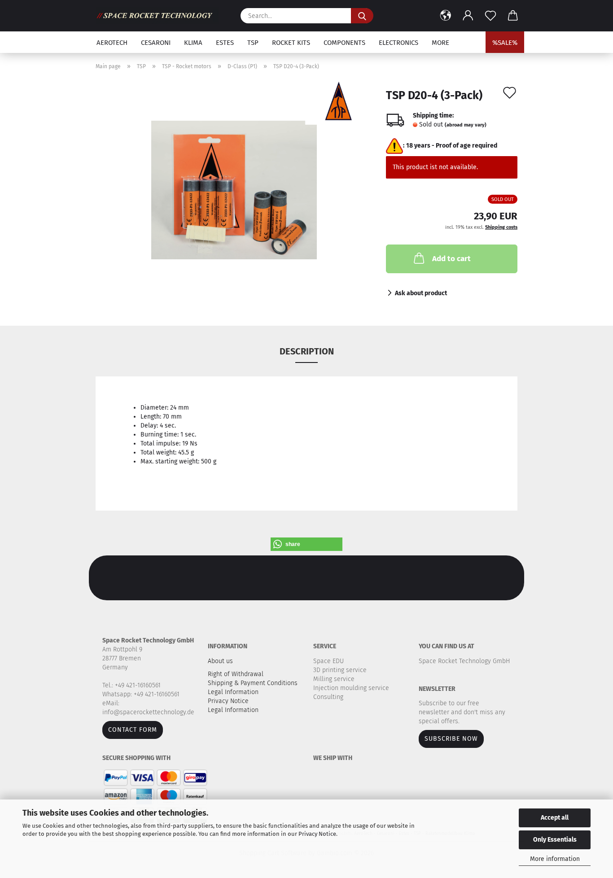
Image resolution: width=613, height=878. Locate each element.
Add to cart (451, 258)
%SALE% (504, 43)
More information (555, 859)
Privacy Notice (317, 833)
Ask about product (421, 293)
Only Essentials (555, 839)
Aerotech (111, 43)
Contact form (132, 730)
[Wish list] (490, 15)
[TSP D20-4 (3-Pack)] (234, 189)
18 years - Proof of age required (451, 145)
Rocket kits (291, 43)
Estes (225, 43)
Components (344, 43)
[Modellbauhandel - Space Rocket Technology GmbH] (160, 15)
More (440, 43)
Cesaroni (156, 43)
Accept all (555, 817)
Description (307, 351)
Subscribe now (451, 739)
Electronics (398, 43)
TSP (252, 43)
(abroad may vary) (465, 125)
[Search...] (362, 15)
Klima (193, 43)
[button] (445, 15)
